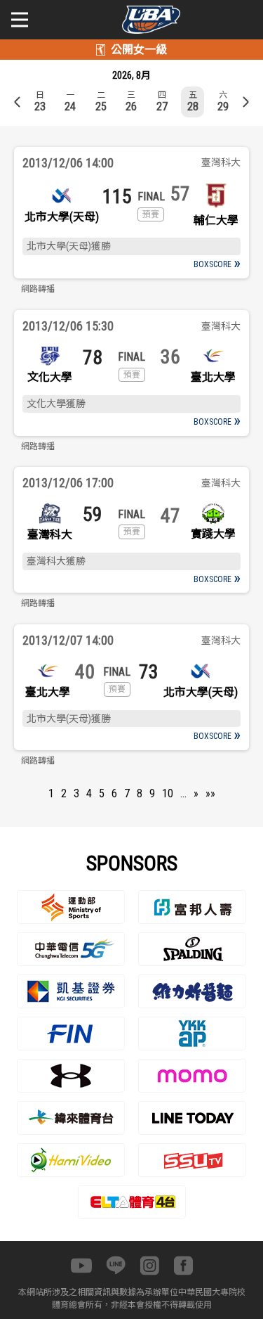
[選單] (19, 19)
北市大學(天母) (62, 217)
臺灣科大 (49, 534)
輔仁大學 (216, 220)
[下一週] (245, 101)
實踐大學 (213, 534)
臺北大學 (213, 377)
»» (210, 793)
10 (167, 793)
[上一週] (17, 101)
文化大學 (49, 377)
